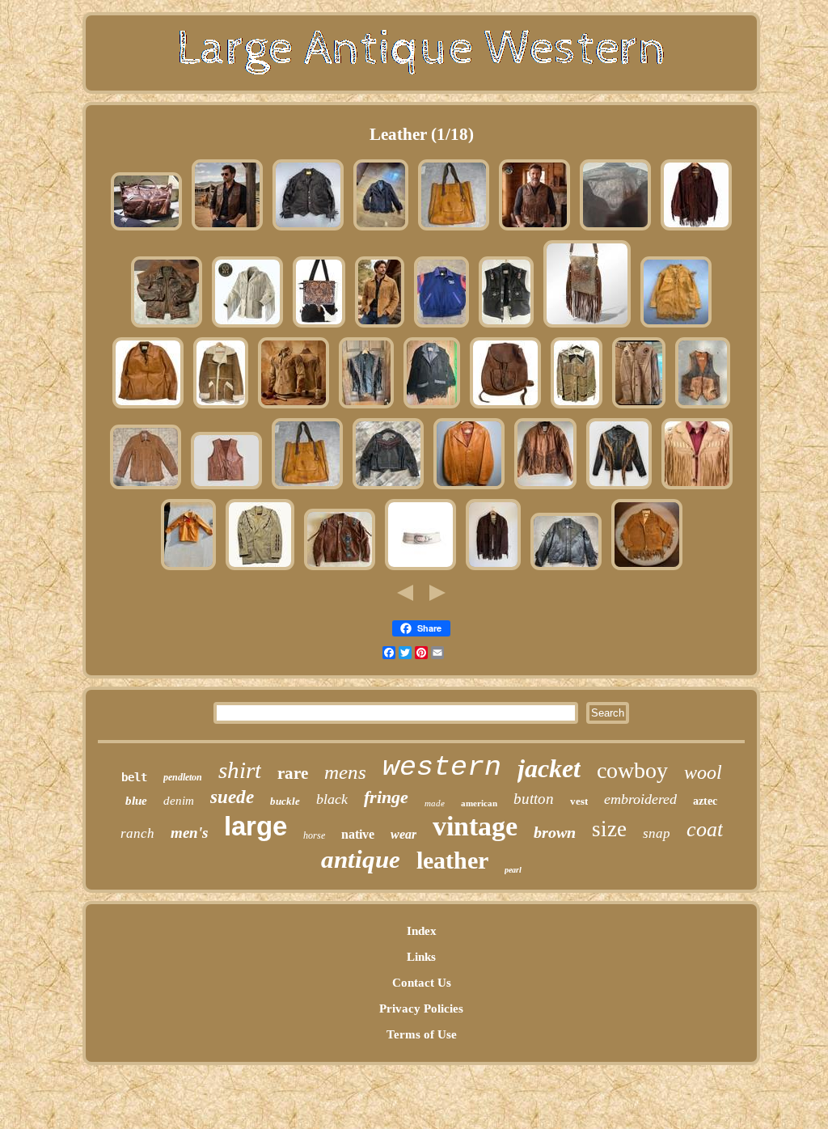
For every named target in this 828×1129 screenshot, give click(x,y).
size (609, 829)
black (332, 799)
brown (555, 832)
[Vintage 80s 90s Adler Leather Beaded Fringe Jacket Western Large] (339, 569)
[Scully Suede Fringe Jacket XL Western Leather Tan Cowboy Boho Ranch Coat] (380, 326)
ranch (137, 833)
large (255, 826)
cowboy (632, 770)
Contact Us (421, 982)
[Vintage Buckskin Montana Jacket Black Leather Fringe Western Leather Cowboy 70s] (308, 229)
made (435, 803)
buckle (285, 801)
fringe (386, 797)
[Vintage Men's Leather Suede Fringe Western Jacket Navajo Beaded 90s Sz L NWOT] (260, 569)
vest (579, 801)
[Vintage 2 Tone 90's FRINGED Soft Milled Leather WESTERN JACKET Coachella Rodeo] (619, 488)
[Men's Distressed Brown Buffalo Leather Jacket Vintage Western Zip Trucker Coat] (166, 326)
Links (421, 956)
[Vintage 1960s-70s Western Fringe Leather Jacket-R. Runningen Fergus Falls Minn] (576, 407)
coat (704, 829)
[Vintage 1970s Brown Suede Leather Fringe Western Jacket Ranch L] (696, 229)
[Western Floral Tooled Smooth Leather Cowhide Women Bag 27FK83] (319, 326)
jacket (549, 768)
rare (292, 773)
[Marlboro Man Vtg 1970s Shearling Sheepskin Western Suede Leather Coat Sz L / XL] (220, 407)
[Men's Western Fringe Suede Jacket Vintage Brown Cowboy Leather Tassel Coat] (293, 407)
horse (314, 835)
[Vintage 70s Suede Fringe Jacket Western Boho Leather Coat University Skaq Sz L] (493, 569)
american (479, 803)
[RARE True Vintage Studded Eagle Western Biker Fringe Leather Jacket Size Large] (388, 488)
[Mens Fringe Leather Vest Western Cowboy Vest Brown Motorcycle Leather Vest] (227, 229)
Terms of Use (422, 1034)
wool (703, 772)
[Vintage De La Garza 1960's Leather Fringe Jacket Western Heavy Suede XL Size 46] (647, 569)
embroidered (640, 799)
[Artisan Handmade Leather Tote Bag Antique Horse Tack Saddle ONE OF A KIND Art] (453, 229)
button (533, 798)
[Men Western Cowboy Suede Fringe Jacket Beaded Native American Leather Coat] (247, 326)
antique (360, 859)
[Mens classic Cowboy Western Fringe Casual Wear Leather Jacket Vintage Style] (697, 488)
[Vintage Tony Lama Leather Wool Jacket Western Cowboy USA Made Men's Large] (441, 326)
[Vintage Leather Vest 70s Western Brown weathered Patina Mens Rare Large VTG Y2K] (702, 407)
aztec (705, 801)
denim (178, 800)
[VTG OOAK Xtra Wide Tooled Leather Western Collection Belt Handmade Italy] (420, 569)
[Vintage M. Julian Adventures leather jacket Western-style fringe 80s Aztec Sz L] (545, 488)
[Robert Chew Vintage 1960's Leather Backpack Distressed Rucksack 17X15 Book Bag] (505, 407)
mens (345, 772)
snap (656, 833)
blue (136, 800)
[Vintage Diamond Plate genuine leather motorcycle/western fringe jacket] (366, 407)
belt (134, 777)
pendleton (182, 777)
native (357, 834)
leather (452, 860)
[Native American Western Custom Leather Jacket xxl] (639, 407)
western (441, 767)
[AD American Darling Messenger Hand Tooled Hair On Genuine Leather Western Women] (587, 326)
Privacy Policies (421, 1008)
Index (422, 930)
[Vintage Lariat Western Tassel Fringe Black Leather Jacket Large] (431, 407)
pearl (513, 869)
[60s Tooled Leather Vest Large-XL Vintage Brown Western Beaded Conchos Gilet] (226, 488)
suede (232, 797)
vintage (475, 826)
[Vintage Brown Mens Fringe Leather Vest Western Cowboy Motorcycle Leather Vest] (534, 229)
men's (189, 832)
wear (403, 834)
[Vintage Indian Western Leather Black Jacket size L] (566, 569)
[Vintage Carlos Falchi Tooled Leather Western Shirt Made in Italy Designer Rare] (615, 229)
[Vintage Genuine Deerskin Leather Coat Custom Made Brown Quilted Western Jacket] (145, 488)
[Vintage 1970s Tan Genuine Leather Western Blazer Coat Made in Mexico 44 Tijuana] (469, 488)
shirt (239, 770)
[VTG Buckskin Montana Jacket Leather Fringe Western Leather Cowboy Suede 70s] (676, 326)
